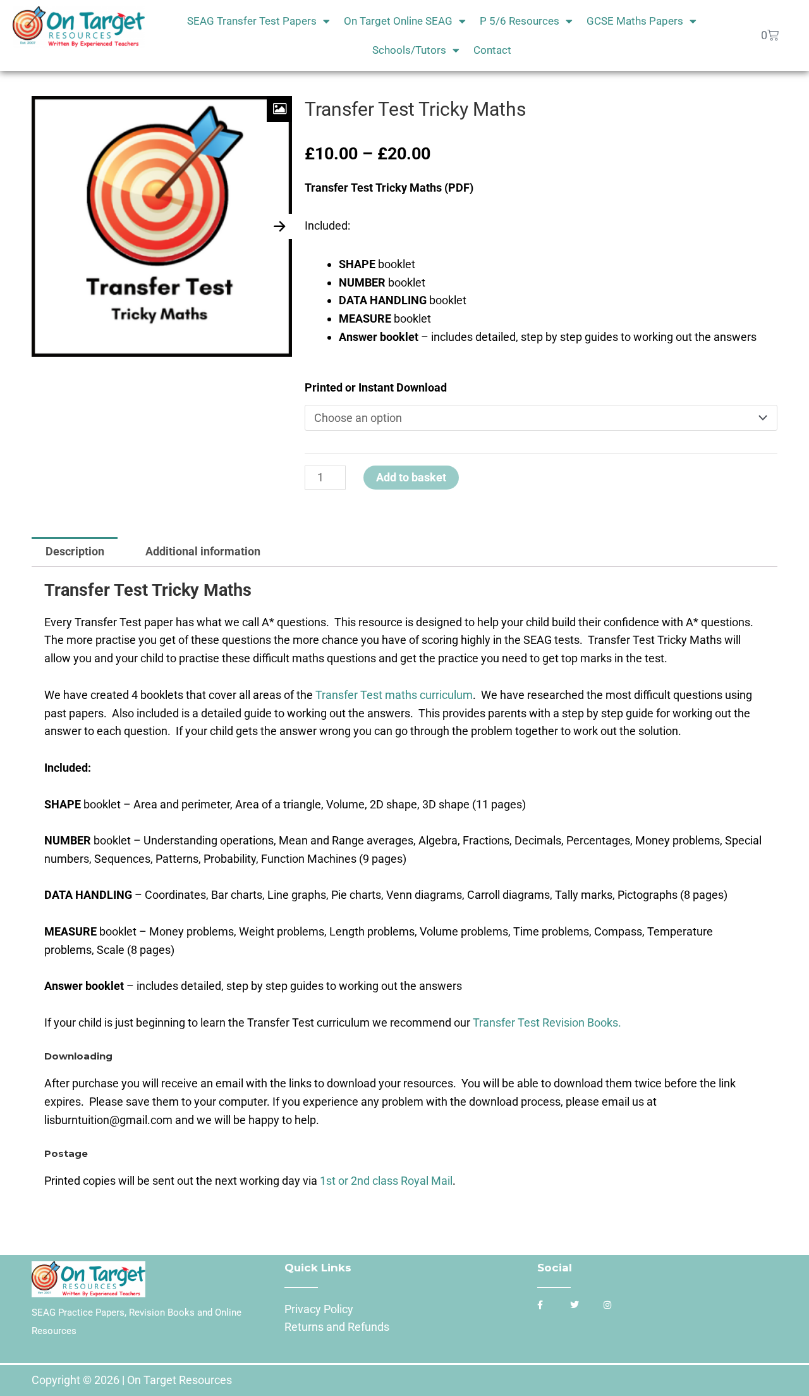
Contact (492, 50)
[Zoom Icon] (279, 109)
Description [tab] (75, 551)
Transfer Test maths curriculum (394, 694)
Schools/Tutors (409, 50)
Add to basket (411, 477)
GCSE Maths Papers (635, 21)
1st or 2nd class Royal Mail (386, 1180)
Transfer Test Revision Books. (548, 1022)
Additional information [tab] (202, 551)
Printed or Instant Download (376, 387)
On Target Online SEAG (398, 21)
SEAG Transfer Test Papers (252, 21)
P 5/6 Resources (519, 21)
